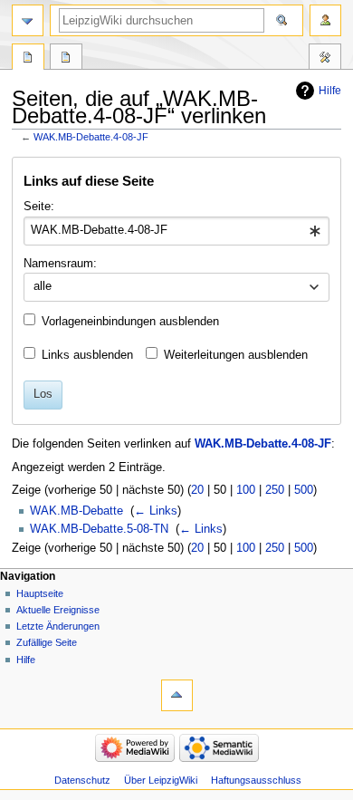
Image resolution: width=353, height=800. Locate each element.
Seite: (39, 206)
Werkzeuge (325, 58)
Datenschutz (82, 780)
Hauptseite (39, 593)
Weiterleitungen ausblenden (236, 355)
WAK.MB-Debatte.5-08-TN (99, 529)
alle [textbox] (42, 286)
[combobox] (176, 231)
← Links (155, 511)
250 (274, 490)
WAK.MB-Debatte (76, 511)
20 (197, 490)
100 (245, 490)
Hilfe (330, 90)
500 (303, 490)
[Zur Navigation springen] (27, 20)
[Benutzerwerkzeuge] (325, 20)
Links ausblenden (87, 355)
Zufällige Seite (46, 642)
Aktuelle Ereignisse (58, 609)
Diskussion (66, 58)
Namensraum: (60, 263)
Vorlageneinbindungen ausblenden (130, 321)
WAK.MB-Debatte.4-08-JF (90, 136)
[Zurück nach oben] (177, 695)
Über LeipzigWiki (160, 780)
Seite (28, 58)
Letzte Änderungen (58, 626)
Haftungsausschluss (256, 780)
